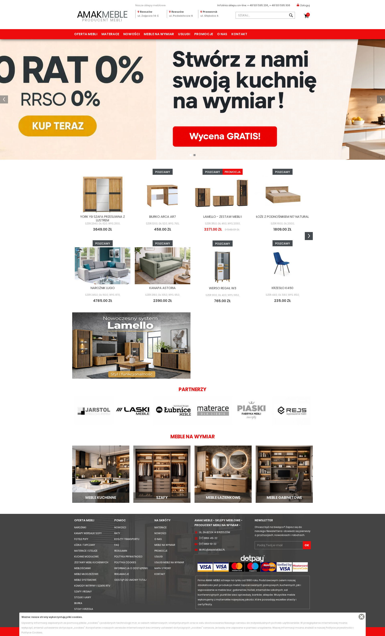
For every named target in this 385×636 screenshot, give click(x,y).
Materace (110, 34)
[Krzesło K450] (282, 265)
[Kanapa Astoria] (162, 265)
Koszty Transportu (126, 539)
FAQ (116, 545)
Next (309, 236)
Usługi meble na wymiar (169, 562)
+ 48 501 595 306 (279, 5)
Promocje (203, 34)
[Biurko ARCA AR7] (162, 194)
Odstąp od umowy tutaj (130, 580)
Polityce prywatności (339, 627)
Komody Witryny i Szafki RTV (92, 585)
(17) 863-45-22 (208, 538)
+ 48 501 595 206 (257, 5)
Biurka (78, 603)
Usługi (184, 34)
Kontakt (239, 34)
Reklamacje (121, 574)
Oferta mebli (85, 34)
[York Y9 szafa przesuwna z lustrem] (102, 194)
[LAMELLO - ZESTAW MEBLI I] (222, 194)
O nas (222, 34)
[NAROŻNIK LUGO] (102, 265)
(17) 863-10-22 (207, 544)
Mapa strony (162, 568)
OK (307, 545)
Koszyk (308, 14)
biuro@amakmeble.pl (212, 549)
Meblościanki (82, 568)
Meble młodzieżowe (86, 574)
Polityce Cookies (31, 632)
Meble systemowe (85, 580)
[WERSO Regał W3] (222, 266)
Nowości (131, 34)
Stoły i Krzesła (83, 609)
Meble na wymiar (159, 34)
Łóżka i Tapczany (84, 545)
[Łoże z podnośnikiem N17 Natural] (282, 194)
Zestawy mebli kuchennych (91, 562)
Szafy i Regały (83, 591)
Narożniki (80, 527)
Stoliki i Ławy (82, 597)
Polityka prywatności (128, 556)
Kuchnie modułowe (86, 556)
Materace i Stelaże (85, 550)
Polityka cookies (125, 562)
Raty (117, 533)
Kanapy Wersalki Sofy (88, 533)
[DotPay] (253, 558)
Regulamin (120, 550)
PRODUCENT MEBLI (102, 15)
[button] (4, 99)
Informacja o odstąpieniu (131, 568)
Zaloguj (305, 5)
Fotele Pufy (81, 539)
